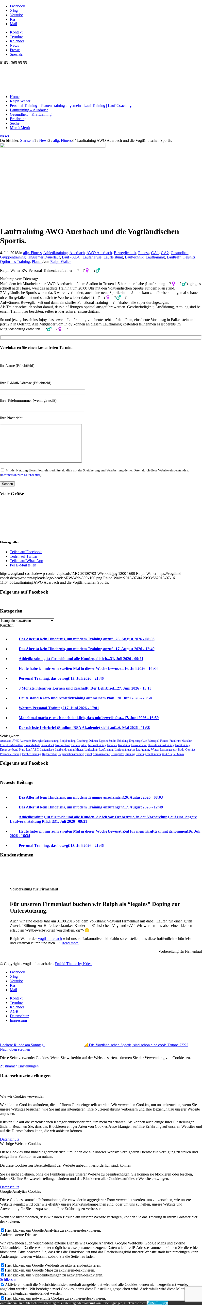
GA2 (165, 253)
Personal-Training (10, 754)
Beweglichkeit (125, 253)
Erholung (122, 740)
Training (130, 754)
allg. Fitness (32, 253)
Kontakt (16, 32)
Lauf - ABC (71, 257)
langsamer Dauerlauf (44, 257)
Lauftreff (174, 257)
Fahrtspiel (153, 740)
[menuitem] (106, 32)
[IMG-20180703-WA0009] (52, 146)
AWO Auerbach (99, 253)
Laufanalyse (92, 257)
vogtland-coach (50, 938)
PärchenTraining (31, 754)
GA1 (155, 253)
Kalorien (112, 745)
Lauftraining (155, 257)
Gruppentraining (13, 257)
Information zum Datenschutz (20, 475)
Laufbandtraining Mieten (69, 749)
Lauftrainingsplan (125, 749)
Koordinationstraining (161, 745)
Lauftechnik (134, 257)
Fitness (143, 253)
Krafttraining (182, 745)
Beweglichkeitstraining (45, 740)
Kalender (17, 41)
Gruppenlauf (62, 745)
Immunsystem (79, 745)
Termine (16, 36)
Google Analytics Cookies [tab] (20, 1191)
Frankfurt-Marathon (11, 745)
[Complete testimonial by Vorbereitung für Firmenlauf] (10, 881)
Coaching (82, 740)
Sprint (88, 754)
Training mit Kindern (148, 754)
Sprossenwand (101, 754)
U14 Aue (167, 754)
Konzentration (139, 745)
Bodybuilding (68, 740)
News (14, 45)
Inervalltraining (97, 745)
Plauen (37, 261)
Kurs (22, 749)
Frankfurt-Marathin (180, 740)
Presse (15, 50)
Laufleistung (113, 257)
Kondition (124, 745)
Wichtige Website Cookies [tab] (20, 1144)
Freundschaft (32, 745)
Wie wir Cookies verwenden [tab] (22, 1096)
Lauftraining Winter (147, 749)
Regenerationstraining (71, 754)
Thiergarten (117, 754)
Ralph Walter (60, 261)
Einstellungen (28, 1066)
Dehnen (93, 740)
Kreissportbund (9, 749)
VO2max (178, 754)
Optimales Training (15, 261)
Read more (70, 943)
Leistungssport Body (172, 749)
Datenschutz (9, 1139)
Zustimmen (8, 1066)
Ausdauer (5, 740)
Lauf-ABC (32, 749)
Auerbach (77, 253)
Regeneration (49, 754)
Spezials (16, 54)
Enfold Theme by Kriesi (73, 964)
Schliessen (8, 1279)
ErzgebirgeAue (138, 740)
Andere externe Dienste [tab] (18, 1235)
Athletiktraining (55, 253)
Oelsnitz (189, 257)
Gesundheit (179, 253)
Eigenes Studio (107, 740)
